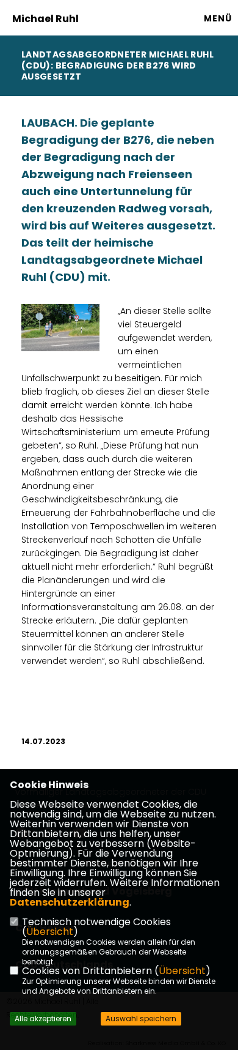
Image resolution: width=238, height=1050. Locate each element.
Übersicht (49, 932)
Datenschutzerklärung (69, 902)
